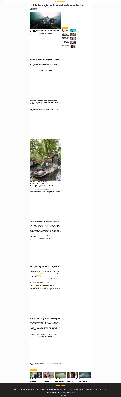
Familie (24, 389)
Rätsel (77, 389)
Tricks (100, 389)
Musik (61, 389)
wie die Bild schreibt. (41, 186)
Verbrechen (106, 389)
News (67, 389)
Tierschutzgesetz (37, 287)
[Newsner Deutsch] (60, 1)
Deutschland (19, 389)
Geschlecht (28, 389)
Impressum (60, 392)
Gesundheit (39, 389)
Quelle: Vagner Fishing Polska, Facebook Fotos (38, 181)
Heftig (46, 389)
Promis (74, 389)
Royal (91, 389)
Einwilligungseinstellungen (60, 395)
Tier (34, 7)
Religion (83, 389)
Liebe (58, 389)
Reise (80, 389)
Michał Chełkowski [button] (37, 282)
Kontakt (64, 392)
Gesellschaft (33, 389)
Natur (64, 389)
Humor (55, 389)
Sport (94, 389)
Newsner (31, 7)
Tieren (45, 287)
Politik (70, 389)
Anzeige (14, 389)
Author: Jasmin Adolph (33, 8)
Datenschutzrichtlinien (71, 392)
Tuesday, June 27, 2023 (46, 282)
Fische (42, 318)
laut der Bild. (35, 65)
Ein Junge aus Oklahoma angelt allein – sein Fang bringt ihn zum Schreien (43, 334)
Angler (47, 235)
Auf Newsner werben (53, 392)
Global (43, 389)
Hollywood (51, 389)
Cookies (47, 392)
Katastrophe (38, 275)
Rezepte (87, 389)
